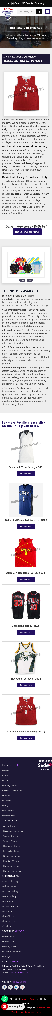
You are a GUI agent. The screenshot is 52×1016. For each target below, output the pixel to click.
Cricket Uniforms (11, 836)
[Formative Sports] (7, 14)
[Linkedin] (16, 987)
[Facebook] (4, 987)
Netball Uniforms (11, 856)
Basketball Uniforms (13, 831)
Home (6, 770)
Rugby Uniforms (11, 865)
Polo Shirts (8, 916)
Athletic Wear (9, 886)
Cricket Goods (10, 941)
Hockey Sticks (9, 946)
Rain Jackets (9, 921)
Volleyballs (8, 956)
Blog (5, 805)
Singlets (7, 926)
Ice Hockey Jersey (11, 851)
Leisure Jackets (10, 911)
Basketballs (8, 936)
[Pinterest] (22, 987)
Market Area (9, 815)
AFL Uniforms (9, 826)
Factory (6, 780)
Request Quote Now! (27, 231)
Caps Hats (8, 901)
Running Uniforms (12, 870)
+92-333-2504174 (19, 972)
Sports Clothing (10, 881)
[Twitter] (10, 987)
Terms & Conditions (12, 790)
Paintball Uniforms (12, 861)
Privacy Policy (10, 785)
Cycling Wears (10, 841)
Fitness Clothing (10, 891)
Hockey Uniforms (11, 846)
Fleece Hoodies (10, 906)
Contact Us (8, 795)
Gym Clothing (9, 896)
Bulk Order (8, 810)
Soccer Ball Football (12, 951)
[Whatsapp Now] (4, 998)
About (6, 775)
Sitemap (7, 800)
